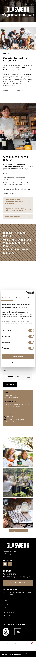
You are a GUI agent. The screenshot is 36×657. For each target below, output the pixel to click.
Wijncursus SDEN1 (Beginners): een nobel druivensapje (14, 201)
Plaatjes (6, 610)
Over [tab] (29, 298)
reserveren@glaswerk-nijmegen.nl (19, 577)
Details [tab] (18, 298)
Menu (4, 654)
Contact (6, 618)
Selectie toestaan (18, 363)
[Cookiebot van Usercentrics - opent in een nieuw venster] (25, 292)
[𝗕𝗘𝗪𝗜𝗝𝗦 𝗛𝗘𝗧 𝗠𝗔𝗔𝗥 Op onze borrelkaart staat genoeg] (18, 513)
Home (5, 604)
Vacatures (6, 615)
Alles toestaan (18, 356)
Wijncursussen (8, 613)
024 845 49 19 (12, 417)
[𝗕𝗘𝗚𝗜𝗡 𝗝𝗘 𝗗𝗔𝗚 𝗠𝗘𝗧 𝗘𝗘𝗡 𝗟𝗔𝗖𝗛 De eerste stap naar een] (18, 482)
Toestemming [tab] (6, 298)
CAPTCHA (6, 371)
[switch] (31, 336)
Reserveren (15, 654)
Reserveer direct (18, 583)
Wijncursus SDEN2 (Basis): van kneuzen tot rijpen (15, 209)
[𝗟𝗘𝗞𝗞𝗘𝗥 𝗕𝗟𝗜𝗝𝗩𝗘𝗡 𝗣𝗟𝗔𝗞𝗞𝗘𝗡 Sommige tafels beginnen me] (18, 452)
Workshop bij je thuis (13, 216)
